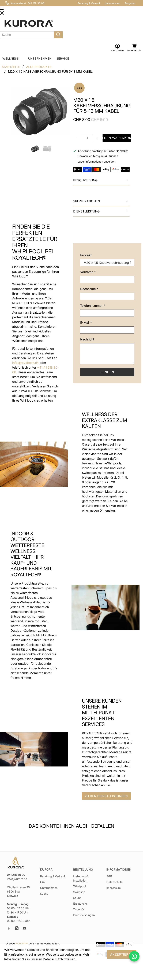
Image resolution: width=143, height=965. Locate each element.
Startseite (11, 66)
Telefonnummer (92, 305)
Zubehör (78, 909)
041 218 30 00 (36, 3)
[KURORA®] (28, 23)
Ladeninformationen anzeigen (96, 161)
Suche (44, 893)
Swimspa (79, 892)
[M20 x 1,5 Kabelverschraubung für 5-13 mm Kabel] (40, 111)
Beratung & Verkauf (89, 3)
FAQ (42, 882)
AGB (109, 876)
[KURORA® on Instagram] (18, 929)
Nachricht (87, 339)
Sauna (77, 898)
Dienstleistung (86, 211)
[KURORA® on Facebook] (10, 929)
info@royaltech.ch (25, 363)
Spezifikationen (86, 201)
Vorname (88, 272)
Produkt (86, 255)
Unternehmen (112, 3)
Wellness (10, 58)
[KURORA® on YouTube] (25, 929)
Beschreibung (85, 180)
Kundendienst (18, 3)
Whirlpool (79, 886)
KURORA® (22, 943)
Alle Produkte (38, 66)
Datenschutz (114, 882)
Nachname (89, 289)
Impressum (113, 888)
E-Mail (86, 322)
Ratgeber (130, 3)
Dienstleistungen (84, 915)
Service (62, 58)
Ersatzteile (80, 903)
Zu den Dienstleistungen (106, 796)
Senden (107, 372)
